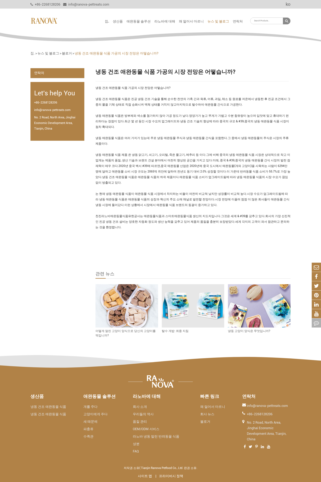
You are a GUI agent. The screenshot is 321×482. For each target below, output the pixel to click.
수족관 (88, 436)
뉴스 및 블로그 (218, 21)
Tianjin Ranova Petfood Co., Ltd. (162, 468)
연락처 (238, 21)
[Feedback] (316, 323)
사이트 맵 (145, 476)
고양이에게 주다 (95, 414)
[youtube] (316, 313)
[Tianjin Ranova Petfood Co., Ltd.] (43, 20)
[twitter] (316, 285)
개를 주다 (90, 407)
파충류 (88, 429)
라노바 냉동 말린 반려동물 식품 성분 (156, 440)
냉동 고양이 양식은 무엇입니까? (249, 331)
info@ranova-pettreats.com (88, 4)
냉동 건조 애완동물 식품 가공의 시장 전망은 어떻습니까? (116, 53)
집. (107, 21)
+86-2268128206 (45, 102)
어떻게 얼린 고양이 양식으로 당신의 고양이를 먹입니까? (125, 333)
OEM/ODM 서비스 (146, 429)
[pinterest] (316, 295)
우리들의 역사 (143, 414)
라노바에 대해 (164, 21)
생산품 (118, 21)
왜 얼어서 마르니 (191, 21)
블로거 (67, 53)
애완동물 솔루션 (139, 21)
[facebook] (316, 276)
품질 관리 (140, 421)
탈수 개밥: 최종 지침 (175, 331)
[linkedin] (316, 304)
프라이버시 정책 (171, 476)
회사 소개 (140, 407)
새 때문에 (90, 421)
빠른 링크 (209, 396)
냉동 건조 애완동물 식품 (48, 407)
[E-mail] (316, 267)
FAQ (136, 451)
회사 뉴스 (207, 414)
